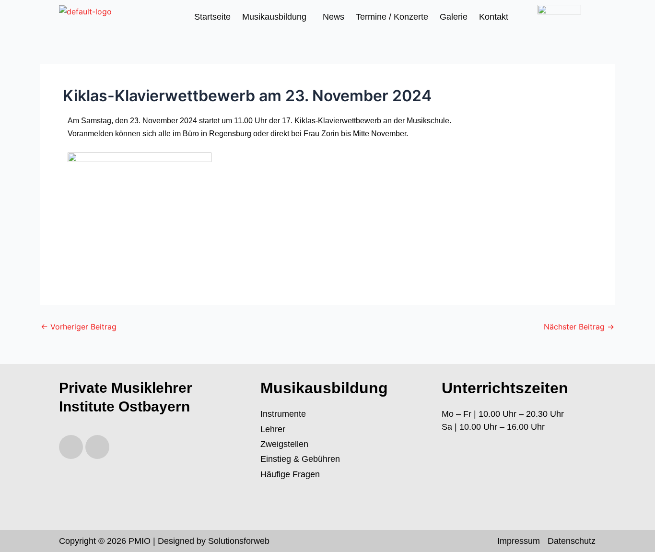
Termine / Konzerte (392, 17)
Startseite (212, 17)
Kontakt (493, 17)
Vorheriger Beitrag (79, 326)
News (333, 17)
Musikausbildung (274, 17)
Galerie (454, 17)
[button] (276, 16)
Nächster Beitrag (579, 326)
